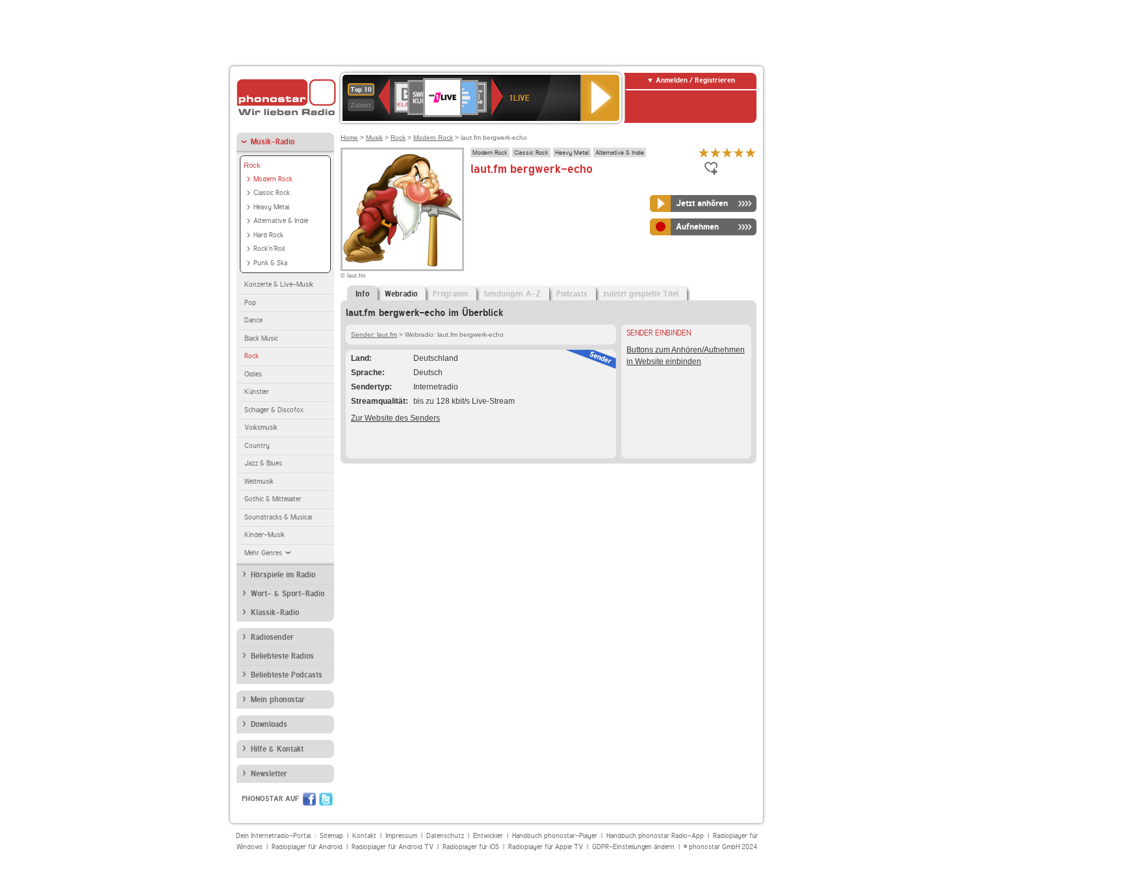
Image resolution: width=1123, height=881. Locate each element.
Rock (252, 165)
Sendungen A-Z (512, 293)
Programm (450, 293)
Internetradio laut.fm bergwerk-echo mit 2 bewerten (715, 152)
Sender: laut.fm (374, 334)
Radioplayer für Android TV (392, 847)
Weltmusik (259, 481)
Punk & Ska (270, 263)
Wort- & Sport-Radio (287, 593)
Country (257, 445)
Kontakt (364, 836)
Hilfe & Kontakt (277, 749)
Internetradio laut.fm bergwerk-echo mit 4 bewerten (739, 152)
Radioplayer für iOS (471, 847)
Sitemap (331, 836)
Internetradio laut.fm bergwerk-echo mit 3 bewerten (727, 152)
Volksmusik (261, 427)
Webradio (401, 293)
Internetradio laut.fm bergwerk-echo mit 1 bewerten (704, 152)
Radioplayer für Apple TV (545, 847)
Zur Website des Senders (395, 418)
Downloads (269, 724)
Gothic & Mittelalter (273, 499)
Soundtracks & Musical (278, 517)
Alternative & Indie (280, 221)
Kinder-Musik (264, 535)
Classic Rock (271, 193)
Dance (253, 320)
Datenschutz (445, 836)
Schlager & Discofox (273, 410)
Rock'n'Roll (269, 248)
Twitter (326, 799)
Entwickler (488, 836)
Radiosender (272, 637)
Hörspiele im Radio (283, 574)
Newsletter (269, 773)
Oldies (253, 374)
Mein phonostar (278, 699)
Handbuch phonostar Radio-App (655, 836)
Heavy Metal (271, 207)
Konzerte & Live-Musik (278, 284)
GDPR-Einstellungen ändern (633, 847)
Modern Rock (272, 179)
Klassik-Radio (275, 612)
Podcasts (571, 293)
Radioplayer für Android (307, 847)
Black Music (261, 338)
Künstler (256, 392)
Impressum (401, 836)
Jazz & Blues (263, 463)
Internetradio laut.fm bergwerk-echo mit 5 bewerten (750, 152)
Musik (374, 137)
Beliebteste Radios (282, 656)
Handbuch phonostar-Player (554, 836)
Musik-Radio (272, 141)
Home (349, 137)
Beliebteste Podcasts (286, 674)
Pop (250, 302)
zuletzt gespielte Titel (640, 293)
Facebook (309, 799)
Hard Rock (268, 235)
